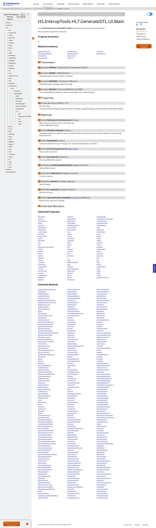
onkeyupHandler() (102, 389)
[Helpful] (137, 24)
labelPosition (71, 271)
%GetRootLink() (43, 391)
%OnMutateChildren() (44, 456)
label (68, 264)
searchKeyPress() (102, 439)
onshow (99, 245)
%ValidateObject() (72, 302)
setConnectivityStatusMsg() (105, 443)
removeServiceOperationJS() (105, 417)
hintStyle (70, 251)
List (19, 119)
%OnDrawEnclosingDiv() (45, 433)
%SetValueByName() (73, 296)
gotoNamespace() (102, 328)
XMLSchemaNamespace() (75, 428)
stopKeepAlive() (101, 491)
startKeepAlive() (101, 485)
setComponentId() (102, 441)
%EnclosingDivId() (43, 352)
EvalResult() (70, 335)
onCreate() (100, 359)
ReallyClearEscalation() (74, 393)
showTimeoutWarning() (104, 482)
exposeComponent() (73, 493)
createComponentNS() (74, 463)
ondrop (99, 238)
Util (10, 164)
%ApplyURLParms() (44, 309)
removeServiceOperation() (105, 415)
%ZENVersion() (71, 304)
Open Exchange (73, 4)
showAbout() (101, 472)
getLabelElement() (102, 309)
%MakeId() (41, 411)
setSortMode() (101, 459)
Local (10, 129)
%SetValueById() (72, 294)
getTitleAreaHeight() (103, 320)
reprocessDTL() (101, 53)
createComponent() (73, 461)
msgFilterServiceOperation (105, 219)
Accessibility (145, 524)
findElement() (71, 495)
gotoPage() (100, 331)
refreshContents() (102, 409)
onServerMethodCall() (103, 374)
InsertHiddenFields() (73, 361)
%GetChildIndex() (43, 367)
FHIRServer (12, 63)
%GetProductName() (44, 389)
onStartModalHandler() (104, 380)
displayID (70, 217)
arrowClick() (71, 441)
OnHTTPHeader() (72, 374)
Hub (10, 78)
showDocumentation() (103, 478)
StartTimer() (71, 404)
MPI (10, 131)
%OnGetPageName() (44, 446)
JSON (10, 126)
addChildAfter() (72, 435)
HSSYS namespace (37, 8)
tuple (98, 262)
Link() (69, 367)
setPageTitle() (101, 452)
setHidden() (100, 446)
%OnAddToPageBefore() (45, 422)
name (98, 227)
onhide (99, 240)
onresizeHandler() (102, 400)
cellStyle (40, 256)
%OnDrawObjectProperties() (47, 441)
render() (99, 424)
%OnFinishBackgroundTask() (47, 443)
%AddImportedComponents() (47, 302)
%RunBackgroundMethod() (46, 489)
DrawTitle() (70, 326)
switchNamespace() (103, 495)
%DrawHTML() (42, 344)
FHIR (10, 53)
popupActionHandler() (103, 406)
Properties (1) (141, 34)
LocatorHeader (42, 232)
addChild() (70, 433)
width (98, 273)
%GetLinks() (41, 383)
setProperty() (101, 454)
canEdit (40, 249)
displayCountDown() (73, 472)
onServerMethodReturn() (104, 378)
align (39, 243)
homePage (70, 256)
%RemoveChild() (43, 480)
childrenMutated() (72, 452)
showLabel (100, 256)
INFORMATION (11, 172)
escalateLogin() (72, 491)
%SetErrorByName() (73, 289)
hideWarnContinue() (103, 337)
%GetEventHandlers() (44, 376)
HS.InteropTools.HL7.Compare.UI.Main (91, 28)
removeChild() (101, 411)
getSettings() (100, 318)
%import (40, 219)
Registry (11, 141)
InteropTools (49, 8)
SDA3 (10, 147)
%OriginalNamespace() (45, 469)
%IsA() (40, 400)
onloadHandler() (102, 393)
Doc (10, 50)
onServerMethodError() (104, 376)
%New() (40, 413)
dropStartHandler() (73, 485)
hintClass (70, 249)
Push (10, 136)
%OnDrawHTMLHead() (45, 437)
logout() (99, 350)
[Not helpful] (141, 24)
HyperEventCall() (72, 352)
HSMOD (8, 169)
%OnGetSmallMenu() (44, 450)
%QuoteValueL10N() (44, 476)
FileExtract (19, 101)
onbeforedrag (101, 232)
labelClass (70, 266)
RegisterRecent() (72, 396)
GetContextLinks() (72, 339)
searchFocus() (101, 435)
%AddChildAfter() (43, 294)
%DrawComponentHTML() (46, 341)
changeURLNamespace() (74, 448)
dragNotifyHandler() (73, 478)
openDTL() (70, 58)
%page (40, 223)
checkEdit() (70, 450)
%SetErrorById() (43, 498)
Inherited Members (143, 39)
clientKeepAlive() (72, 456)
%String (54, 103)
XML (10, 167)
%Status (76, 120)
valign (98, 269)
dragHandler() (71, 476)
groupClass (70, 238)
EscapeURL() (71, 333)
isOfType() (100, 346)
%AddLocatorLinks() (44, 304)
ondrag (99, 236)
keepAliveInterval (72, 262)
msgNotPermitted (102, 223)
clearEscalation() (72, 454)
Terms (130, 524)
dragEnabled (71, 221)
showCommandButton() (104, 474)
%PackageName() (43, 472)
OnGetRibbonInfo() (73, 372)
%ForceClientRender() (44, 365)
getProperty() (101, 315)
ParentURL (41, 234)
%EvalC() (40, 361)
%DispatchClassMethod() (45, 322)
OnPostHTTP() (71, 380)
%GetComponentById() (45, 372)
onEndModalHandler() (103, 365)
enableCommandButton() (75, 487)
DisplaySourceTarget (24, 116)
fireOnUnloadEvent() (103, 289)
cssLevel (40, 269)
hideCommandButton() (104, 333)
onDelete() (100, 361)
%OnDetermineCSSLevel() (46, 430)
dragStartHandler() (73, 480)
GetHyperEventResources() (75, 346)
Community (60, 4)
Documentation (48, 4)
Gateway (11, 68)
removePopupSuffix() (103, 413)
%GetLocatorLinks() (44, 51)
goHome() (100, 324)
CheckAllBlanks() (72, 309)
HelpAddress (42, 227)
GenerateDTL (60, 8)
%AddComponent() (44, 298)
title (98, 260)
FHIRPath (12, 60)
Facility (11, 66)
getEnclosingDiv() (102, 302)
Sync (10, 149)
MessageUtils (20, 109)
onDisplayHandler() (103, 363)
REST (10, 139)
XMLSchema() (71, 426)
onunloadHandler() (102, 402)
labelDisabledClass (73, 269)
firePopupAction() (102, 294)
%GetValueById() (43, 393)
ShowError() (71, 400)
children (40, 260)
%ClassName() (42, 318)
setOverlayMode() (102, 450)
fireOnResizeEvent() (73, 498)
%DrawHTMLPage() (44, 346)
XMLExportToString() (73, 422)
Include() (70, 357)
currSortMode (42, 271)
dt (38, 41)
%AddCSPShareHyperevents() (47, 289)
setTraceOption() (102, 463)
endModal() (70, 489)
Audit (10, 35)
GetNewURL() (71, 348)
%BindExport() (42, 313)
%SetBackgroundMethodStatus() (48, 495)
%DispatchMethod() (44, 328)
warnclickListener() (102, 498)
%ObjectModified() (44, 417)
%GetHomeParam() (44, 380)
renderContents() (102, 426)
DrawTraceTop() (43, 58)
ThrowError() (71, 409)
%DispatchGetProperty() (45, 326)
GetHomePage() (72, 344)
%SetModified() (72, 291)
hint (68, 247)
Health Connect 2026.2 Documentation (12, 524)
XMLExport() (71, 417)
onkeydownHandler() (103, 387)
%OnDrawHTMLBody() (45, 435)
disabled (40, 279)
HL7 (55, 8)
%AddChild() (42, 291)
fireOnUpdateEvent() (103, 291)
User (10, 162)
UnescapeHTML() (72, 411)
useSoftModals (101, 266)
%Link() (40, 404)
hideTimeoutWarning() (104, 335)
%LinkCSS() (41, 406)
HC (10, 71)
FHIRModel (12, 58)
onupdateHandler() (102, 404)
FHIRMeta (12, 55)
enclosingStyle (71, 230)
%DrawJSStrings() (43, 348)
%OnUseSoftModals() (44, 465)
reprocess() (100, 51)
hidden (69, 245)
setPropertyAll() (101, 456)
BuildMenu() (71, 307)
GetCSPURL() (71, 337)
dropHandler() (71, 482)
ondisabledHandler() (103, 383)
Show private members (143, 46)
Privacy (125, 524)
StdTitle (40, 238)
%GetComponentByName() (46, 374)
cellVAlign (41, 258)
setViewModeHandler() (104, 467)
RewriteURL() (71, 398)
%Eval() (40, 359)
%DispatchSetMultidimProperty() (48, 333)
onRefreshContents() (103, 370)
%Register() (41, 478)
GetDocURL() (71, 341)
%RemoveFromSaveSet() (45, 487)
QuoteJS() (70, 391)
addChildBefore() (72, 437)
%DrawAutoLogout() (44, 337)
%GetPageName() (43, 385)
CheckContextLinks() (73, 311)
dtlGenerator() (71, 56)
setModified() (101, 448)
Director (10, 48)
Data (10, 45)
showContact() (101, 476)
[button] (143, 46)
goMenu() (100, 326)
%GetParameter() (43, 387)
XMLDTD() (70, 415)
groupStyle (70, 240)
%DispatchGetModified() (45, 324)
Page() (69, 389)
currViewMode (42, 275)
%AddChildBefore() (44, 296)
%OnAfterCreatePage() (45, 53)
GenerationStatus (21, 106)
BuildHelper (19, 98)
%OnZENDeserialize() (44, 467)
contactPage (42, 264)
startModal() (100, 487)
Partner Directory (114, 4)
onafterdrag (100, 230)
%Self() (40, 491)
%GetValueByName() (44, 396)
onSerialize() (100, 372)
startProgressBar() (102, 489)
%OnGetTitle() (42, 56)
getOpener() (100, 311)
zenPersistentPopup (103, 277)
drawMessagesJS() (72, 53)
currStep (40, 273)
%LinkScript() (42, 409)
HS (45, 8)
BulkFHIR (12, 38)
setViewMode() (101, 465)
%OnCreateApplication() (45, 426)
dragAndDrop (71, 219)
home (69, 253)
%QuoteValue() (42, 474)
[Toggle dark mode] (150, 14)
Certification (101, 4)
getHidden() (100, 304)
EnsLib (8, 23)
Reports (11, 144)
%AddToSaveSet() (43, 307)
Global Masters (88, 4)
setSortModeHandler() (103, 461)
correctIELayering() (73, 459)
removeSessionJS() (102, 422)
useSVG (99, 264)
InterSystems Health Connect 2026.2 (12, 8)
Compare (17, 91)
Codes (11, 40)
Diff (19, 114)
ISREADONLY (42, 230)
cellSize (40, 253)
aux (39, 245)
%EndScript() (42, 357)
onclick (99, 234)
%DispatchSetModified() (45, 331)
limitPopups (71, 279)
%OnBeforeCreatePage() (45, 424)
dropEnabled (71, 223)
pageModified (101, 249)
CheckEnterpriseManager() (75, 313)
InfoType (11, 83)
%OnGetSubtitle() (43, 452)
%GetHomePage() (43, 378)
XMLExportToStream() (74, 420)
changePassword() (73, 446)
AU (10, 30)
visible (98, 271)
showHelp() (100, 480)
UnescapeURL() (72, 413)
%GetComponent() (43, 370)
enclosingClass (71, 227)
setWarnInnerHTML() (103, 469)
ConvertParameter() (73, 315)
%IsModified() (42, 402)
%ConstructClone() (43, 320)
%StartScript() (71, 300)
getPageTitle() (101, 313)
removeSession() (102, 420)
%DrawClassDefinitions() (45, 339)
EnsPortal (9, 25)
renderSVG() (100, 428)
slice (98, 258)
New (19, 124)
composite (41, 262)
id (67, 258)
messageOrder (101, 217)
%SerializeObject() (43, 493)
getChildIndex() (101, 296)
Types (11, 157)
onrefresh (100, 243)
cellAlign (40, 251)
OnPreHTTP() (71, 385)
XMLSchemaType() (73, 430)
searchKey (100, 253)
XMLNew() (70, 424)
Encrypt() (70, 328)
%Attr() (40, 311)
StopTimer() (70, 406)
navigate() (100, 357)
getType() (99, 322)
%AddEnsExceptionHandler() (47, 300)
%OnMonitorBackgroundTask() (47, 454)
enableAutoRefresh (73, 225)
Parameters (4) (142, 31)
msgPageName (101, 225)
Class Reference (27, 8)
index (69, 260)
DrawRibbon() (71, 324)
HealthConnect (13, 76)
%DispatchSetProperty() (45, 335)
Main (67, 8)
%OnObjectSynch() (44, 459)
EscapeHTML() (71, 331)
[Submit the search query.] (123, 14)
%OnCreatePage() (43, 428)
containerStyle (42, 266)
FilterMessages (20, 104)
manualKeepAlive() (102, 354)
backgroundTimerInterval (46, 247)
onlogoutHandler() (102, 396)
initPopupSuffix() (102, 341)
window (99, 275)
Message (11, 134)
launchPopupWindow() (104, 348)
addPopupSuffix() (72, 439)
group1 (69, 234)
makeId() (99, 352)
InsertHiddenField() (73, 359)
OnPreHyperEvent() (73, 387)
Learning (36, 4)
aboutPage (41, 240)
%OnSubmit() (42, 463)
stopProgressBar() (102, 493)
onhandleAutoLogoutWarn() (105, 385)
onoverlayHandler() (103, 398)
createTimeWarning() (73, 465)
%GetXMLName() (43, 398)
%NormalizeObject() (44, 415)
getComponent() (102, 298)
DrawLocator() (71, 322)
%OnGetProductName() (45, 448)
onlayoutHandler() (102, 391)
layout (69, 275)
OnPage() (70, 376)
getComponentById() (103, 300)
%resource (41, 225)
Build (17, 96)
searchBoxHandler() (103, 433)
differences (41, 277)
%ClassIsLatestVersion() (45, 315)
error (68, 232)
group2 (69, 236)
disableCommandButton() (75, 469)
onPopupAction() (102, 367)
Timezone (12, 154)
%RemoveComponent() (45, 485)
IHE (10, 81)
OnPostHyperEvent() (73, 383)
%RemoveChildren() (44, 482)
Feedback (154, 268)
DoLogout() (70, 320)
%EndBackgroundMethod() (46, 354)
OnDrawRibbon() (72, 370)
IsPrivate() (70, 363)
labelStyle (70, 273)
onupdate (99, 247)
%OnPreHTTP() (42, 461)
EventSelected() (72, 51)
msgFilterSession (102, 221)
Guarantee (137, 524)
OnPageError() (71, 378)
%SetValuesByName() (73, 298)
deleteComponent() (73, 467)
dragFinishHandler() (73, 474)
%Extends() (41, 363)
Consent (11, 43)
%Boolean (76, 198)
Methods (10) (141, 37)
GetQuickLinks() (72, 350)
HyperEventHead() (73, 354)
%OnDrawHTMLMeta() (45, 439)
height (69, 243)
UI (65, 8)
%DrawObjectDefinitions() (46, 350)
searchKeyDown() (102, 437)
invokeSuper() (101, 344)
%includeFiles (42, 221)
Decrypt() (70, 318)
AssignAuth (12, 33)
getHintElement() (102, 307)
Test (10, 152)
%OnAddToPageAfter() (45, 420)
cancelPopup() (71, 443)
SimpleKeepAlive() (72, 402)
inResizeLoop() (101, 339)
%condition (41, 217)
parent (99, 251)
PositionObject (42, 236)
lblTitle (69, 277)
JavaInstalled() (71, 365)
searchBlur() (100, 430)
